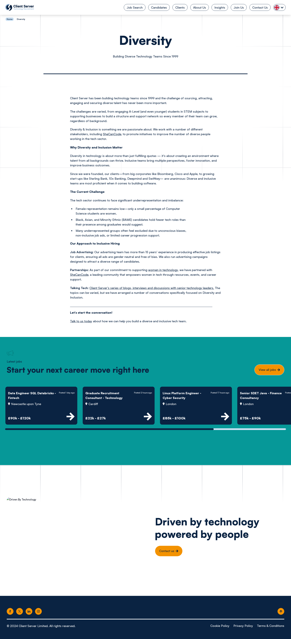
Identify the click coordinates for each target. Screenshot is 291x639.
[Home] (19, 7)
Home (9, 19)
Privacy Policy (243, 626)
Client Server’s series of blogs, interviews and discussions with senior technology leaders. (151, 288)
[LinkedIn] (29, 611)
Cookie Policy (219, 626)
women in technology (163, 270)
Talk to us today (81, 321)
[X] (19, 611)
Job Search (135, 7)
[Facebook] (10, 611)
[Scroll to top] (281, 611)
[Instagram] (38, 611)
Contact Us (260, 7)
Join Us (239, 7)
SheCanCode (112, 134)
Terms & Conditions (270, 626)
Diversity (21, 19)
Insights (219, 7)
